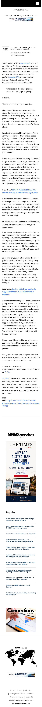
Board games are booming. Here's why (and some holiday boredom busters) (20, 563)
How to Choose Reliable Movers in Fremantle (20, 534)
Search (19, 690)
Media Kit (29, 697)
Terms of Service (16, 697)
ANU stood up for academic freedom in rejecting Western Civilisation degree (19, 571)
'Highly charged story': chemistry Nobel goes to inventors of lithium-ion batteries (20, 548)
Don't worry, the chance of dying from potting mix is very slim (21, 593)
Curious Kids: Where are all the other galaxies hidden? (23, 48)
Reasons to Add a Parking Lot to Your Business (18, 586)
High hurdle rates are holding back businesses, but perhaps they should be (19, 540)
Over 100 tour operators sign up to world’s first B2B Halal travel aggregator (20, 527)
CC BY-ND (6, 378)
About (12, 690)
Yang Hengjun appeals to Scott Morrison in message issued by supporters (20, 578)
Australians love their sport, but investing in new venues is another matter (20, 519)
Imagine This (14, 77)
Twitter (7, 372)
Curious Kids (25, 63)
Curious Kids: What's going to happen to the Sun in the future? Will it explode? (19, 292)
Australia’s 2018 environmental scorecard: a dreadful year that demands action (20, 556)
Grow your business (17, 693)
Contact (30, 693)
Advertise (28, 690)
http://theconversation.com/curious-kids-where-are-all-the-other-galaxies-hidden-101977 (20, 403)
